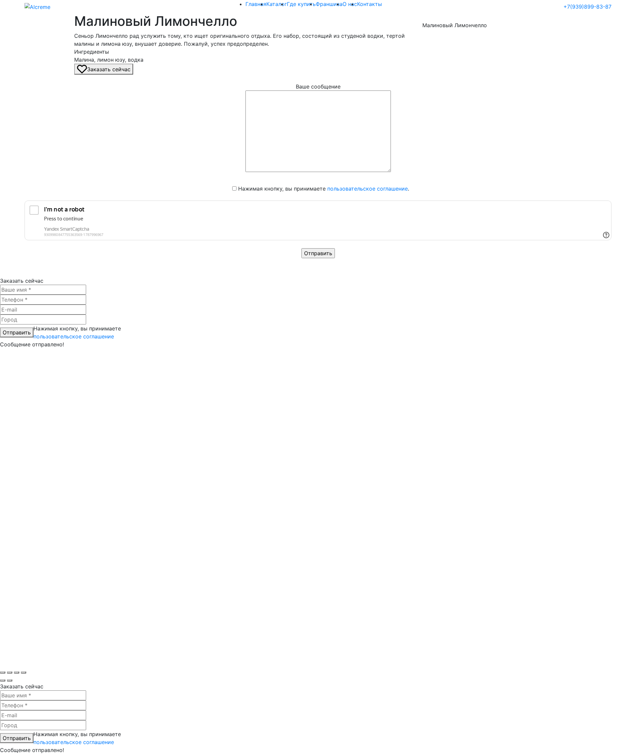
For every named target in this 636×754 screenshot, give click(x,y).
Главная (255, 4)
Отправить (17, 332)
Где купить (301, 4)
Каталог (276, 4)
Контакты (369, 4)
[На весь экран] (9, 672)
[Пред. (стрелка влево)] (2, 680)
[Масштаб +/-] (2, 672)
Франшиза (329, 4)
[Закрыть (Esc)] (23, 672)
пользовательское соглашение (367, 188)
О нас (350, 4)
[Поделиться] (16, 672)
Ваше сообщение (318, 86)
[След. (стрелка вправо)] (9, 680)
